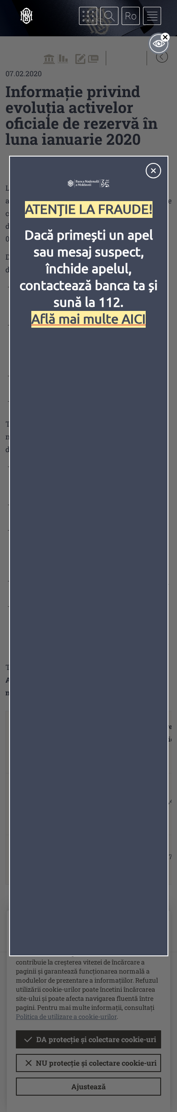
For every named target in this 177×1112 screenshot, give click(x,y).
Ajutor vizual (159, 43)
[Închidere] (153, 170)
